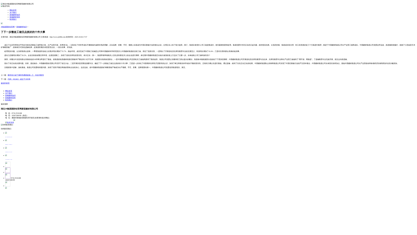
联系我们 (13, 19)
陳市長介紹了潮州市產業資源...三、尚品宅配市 (26, 75)
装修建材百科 (15, 17)
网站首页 (13, 10)
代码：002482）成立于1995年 (19, 79)
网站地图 (9, 120)
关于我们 (13, 12)
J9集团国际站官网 (8, 27)
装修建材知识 (15, 15)
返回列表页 (5, 83)
